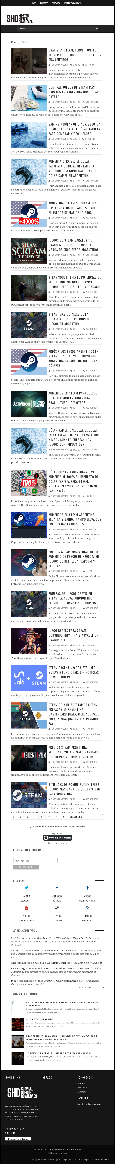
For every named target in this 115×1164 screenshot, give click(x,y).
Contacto (56, 3)
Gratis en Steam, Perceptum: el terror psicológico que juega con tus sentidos (75, 55)
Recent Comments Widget (94, 988)
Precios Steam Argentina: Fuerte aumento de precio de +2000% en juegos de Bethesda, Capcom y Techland (74, 558)
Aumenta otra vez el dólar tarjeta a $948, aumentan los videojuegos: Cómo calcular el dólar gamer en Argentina (72, 168)
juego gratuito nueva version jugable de (60, 980)
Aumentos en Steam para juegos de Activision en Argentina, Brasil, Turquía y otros (73, 398)
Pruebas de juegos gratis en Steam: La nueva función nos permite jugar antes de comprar (74, 598)
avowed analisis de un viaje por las (61, 950)
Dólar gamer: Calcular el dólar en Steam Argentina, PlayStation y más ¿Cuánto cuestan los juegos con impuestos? (74, 437)
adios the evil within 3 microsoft (53, 962)
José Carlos (17, 938)
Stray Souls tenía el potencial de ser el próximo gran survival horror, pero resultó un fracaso (75, 282)
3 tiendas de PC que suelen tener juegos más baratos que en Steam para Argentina (75, 789)
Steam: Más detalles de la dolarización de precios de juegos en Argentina (69, 319)
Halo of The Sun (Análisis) (41, 1019)
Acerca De (82, 1087)
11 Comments (92, 729)
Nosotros (44, 3)
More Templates (102, 1159)
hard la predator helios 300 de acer (67, 968)
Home (34, 3)
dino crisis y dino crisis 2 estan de (63, 938)
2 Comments (91, 496)
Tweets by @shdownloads (90, 1103)
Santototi (16, 950)
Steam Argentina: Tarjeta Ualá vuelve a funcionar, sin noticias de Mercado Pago (74, 672)
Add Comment (91, 65)
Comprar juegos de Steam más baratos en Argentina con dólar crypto (74, 92)
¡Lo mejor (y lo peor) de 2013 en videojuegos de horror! (58, 1053)
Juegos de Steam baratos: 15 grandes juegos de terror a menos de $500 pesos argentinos (74, 245)
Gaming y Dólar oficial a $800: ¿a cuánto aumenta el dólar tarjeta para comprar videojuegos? (75, 129)
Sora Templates (84, 1159)
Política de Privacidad (57, 1153)
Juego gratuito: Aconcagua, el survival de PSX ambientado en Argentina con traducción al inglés (61, 1038)
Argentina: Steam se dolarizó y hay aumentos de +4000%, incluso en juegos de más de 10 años (75, 208)
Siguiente (76, 816)
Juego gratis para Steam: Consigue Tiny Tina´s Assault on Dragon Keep (74, 635)
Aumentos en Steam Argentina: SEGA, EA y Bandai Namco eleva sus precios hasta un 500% (75, 519)
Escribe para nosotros (74, 3)
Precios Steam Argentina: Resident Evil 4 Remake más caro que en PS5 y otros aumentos (74, 752)
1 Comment (90, 139)
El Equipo (81, 1091)
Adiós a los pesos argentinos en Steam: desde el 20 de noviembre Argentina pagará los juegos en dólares (74, 358)
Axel (13, 962)
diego (14, 980)
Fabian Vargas (19, 968)
